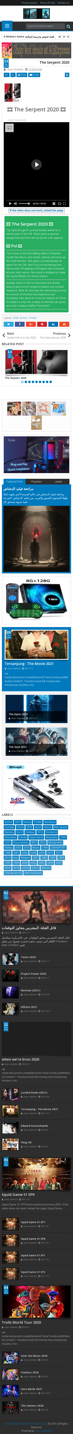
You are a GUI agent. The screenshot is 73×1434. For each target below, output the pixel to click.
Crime (20, 827)
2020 (16, 317)
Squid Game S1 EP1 (33, 1270)
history (9, 847)
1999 (16, 862)
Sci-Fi (19, 832)
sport (38, 827)
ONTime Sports (33, 873)
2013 (27, 847)
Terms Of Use (47, 2)
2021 (18, 822)
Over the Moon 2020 (34, 1372)
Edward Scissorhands (34, 1142)
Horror (47, 827)
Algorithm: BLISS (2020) (36, 1092)
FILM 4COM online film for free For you (26, 1423)
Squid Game (36, 837)
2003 (41, 862)
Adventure (49, 822)
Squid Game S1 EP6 (33, 1220)
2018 (16, 867)
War (15, 857)
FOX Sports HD (13, 873)
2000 (24, 862)
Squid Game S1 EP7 (33, 1237)
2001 (16, 852)
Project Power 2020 (33, 990)
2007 (18, 847)
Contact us (63, 2)
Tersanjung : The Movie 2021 (29, 663)
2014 (43, 842)
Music (35, 847)
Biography (51, 837)
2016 (40, 832)
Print (23, 74)
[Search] (68, 26)
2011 (34, 842)
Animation (10, 837)
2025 (7, 842)
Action (23, 317)
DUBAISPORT (58, 847)
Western (25, 857)
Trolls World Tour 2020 (21, 1322)
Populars (36, 481)
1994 (61, 857)
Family (23, 837)
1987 (52, 857)
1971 (35, 857)
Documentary (21, 842)
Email (35, 74)
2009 (41, 852)
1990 (45, 847)
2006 (24, 852)
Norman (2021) (30, 1007)
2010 (7, 867)
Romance (51, 832)
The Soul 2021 (18, 747)
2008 (33, 852)
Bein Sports (60, 827)
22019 (35, 867)
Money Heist (55, 842)
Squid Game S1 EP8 (33, 1253)
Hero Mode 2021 (31, 1405)
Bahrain (46, 867)
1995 (63, 837)
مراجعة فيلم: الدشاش (18, 488)
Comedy (9, 827)
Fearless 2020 (30, 1389)
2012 (50, 852)
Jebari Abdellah (43, 1430)
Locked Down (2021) (34, 1109)
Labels (58, 481)
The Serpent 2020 (15, 378)
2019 (7, 857)
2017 (58, 852)
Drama (27, 822)
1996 (7, 852)
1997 (7, 862)
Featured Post (14, 481)
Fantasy (30, 832)
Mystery (9, 832)
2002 (33, 862)
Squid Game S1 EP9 (18, 1194)
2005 (58, 862)
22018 (25, 867)
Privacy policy (29, 2)
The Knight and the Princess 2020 (42, 1355)
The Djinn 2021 (18, 714)
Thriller (33, 317)
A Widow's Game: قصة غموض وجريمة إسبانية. (29, 36)
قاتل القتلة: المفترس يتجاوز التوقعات (29, 927)
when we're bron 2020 (20, 1059)
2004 (50, 862)
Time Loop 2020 (31, 957)
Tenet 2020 (28, 973)
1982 (44, 857)
